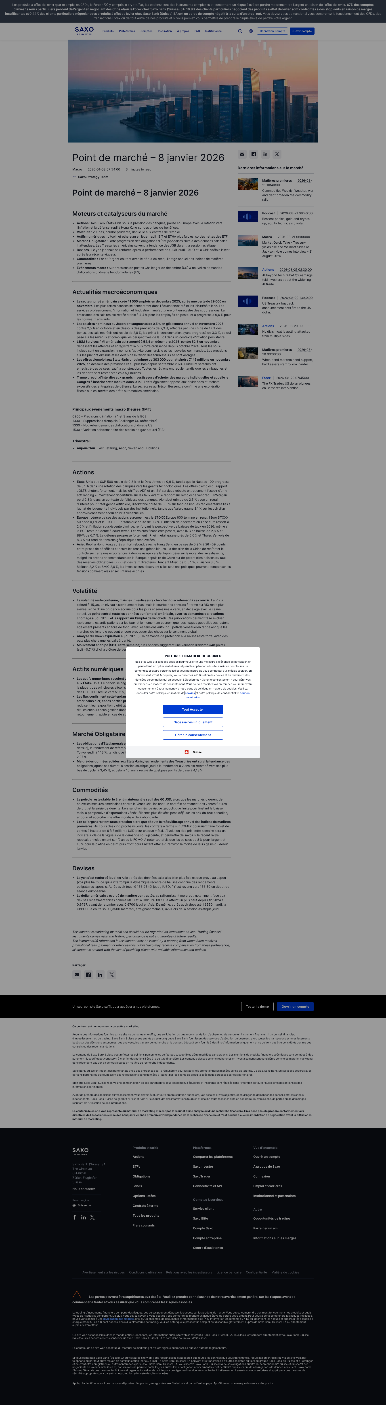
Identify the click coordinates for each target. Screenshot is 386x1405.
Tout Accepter (193, 709)
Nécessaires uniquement (193, 722)
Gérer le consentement (193, 735)
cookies (190, 693)
